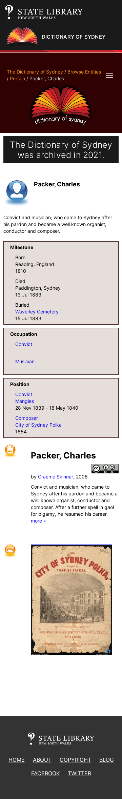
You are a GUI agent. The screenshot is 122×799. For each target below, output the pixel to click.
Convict (23, 344)
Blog (106, 759)
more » (38, 521)
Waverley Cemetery (37, 311)
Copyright (75, 759)
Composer (26, 418)
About (42, 759)
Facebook (45, 773)
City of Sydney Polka (38, 425)
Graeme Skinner (55, 476)
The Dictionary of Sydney (35, 72)
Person (17, 78)
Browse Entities (84, 72)
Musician (25, 361)
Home (16, 759)
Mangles (24, 401)
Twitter (79, 773)
